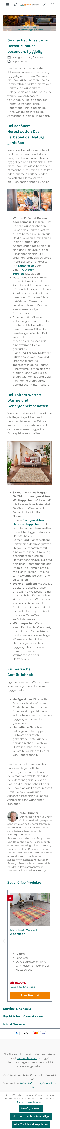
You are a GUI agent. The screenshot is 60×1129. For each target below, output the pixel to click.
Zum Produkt (30, 995)
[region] (30, 941)
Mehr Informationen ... (30, 1102)
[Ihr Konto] (45, 4)
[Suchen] (15, 4)
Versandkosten (27, 1058)
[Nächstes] (55, 941)
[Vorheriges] (4, 941)
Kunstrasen (26, 265)
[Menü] (7, 4)
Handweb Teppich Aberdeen (24, 932)
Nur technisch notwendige (31, 1116)
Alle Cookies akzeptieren (31, 1124)
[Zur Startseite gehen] (30, 5)
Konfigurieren (31, 1108)
